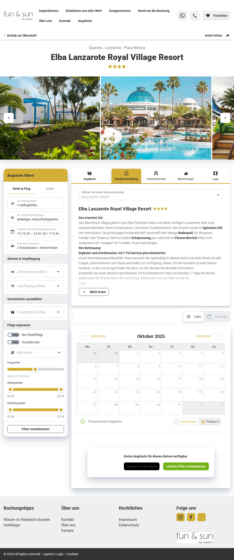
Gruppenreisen (120, 10)
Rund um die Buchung (154, 10)
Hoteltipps (12, 524)
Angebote (85, 21)
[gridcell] (129, 356)
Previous (9, 118)
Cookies (72, 554)
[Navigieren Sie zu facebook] (191, 517)
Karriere (67, 530)
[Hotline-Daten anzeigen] (194, 15)
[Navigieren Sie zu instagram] (180, 517)
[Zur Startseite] (19, 15)
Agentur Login (53, 554)
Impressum (128, 519)
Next (225, 118)
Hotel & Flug (21, 188)
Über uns (45, 21)
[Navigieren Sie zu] (201, 517)
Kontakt (65, 21)
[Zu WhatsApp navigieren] (182, 15)
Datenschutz (129, 524)
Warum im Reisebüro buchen (27, 519)
